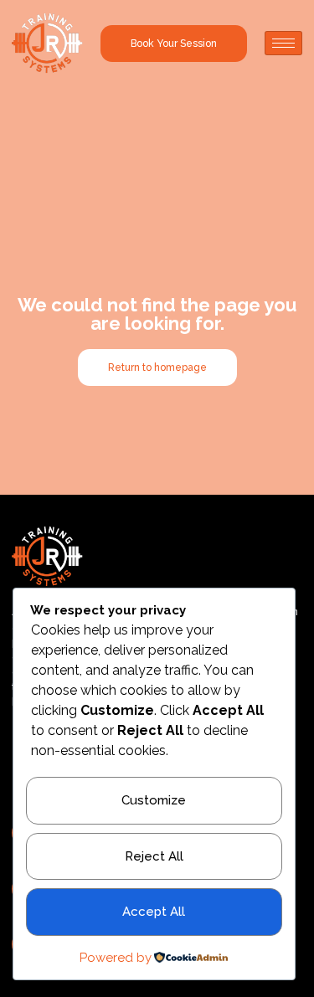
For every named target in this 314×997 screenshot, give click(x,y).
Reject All (154, 856)
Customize (153, 800)
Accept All (153, 911)
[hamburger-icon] (283, 43)
